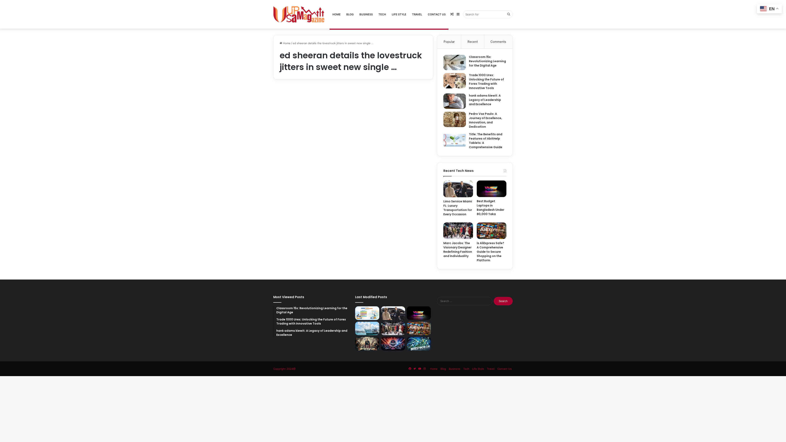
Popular (449, 42)
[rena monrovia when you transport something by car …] (367, 328)
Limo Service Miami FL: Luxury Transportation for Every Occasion (457, 207)
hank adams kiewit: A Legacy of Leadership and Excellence (485, 100)
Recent (473, 42)
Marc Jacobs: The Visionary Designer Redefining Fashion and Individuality (457, 249)
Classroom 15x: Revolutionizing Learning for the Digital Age (487, 61)
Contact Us (437, 14)
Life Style (399, 14)
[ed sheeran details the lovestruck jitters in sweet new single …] (311, 149)
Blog (350, 14)
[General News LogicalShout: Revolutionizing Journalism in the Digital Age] (367, 343)
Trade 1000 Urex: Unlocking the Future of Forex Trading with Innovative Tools (486, 81)
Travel (417, 14)
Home (336, 14)
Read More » (291, 196)
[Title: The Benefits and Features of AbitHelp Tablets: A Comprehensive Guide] (454, 140)
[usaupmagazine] (298, 14)
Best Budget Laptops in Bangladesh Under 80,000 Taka (490, 207)
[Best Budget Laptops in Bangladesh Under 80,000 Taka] (491, 188)
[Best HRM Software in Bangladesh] (367, 313)
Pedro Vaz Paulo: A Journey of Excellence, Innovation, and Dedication (485, 120)
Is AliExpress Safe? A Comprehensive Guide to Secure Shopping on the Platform (490, 251)
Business (366, 14)
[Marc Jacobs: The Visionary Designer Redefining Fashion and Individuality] (458, 230)
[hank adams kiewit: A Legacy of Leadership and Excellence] (454, 101)
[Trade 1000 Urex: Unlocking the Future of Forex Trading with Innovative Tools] (454, 80)
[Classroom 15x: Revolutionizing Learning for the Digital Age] (454, 62)
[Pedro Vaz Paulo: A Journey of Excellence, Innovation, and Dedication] (454, 119)
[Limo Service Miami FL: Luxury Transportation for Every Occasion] (458, 188)
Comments (498, 42)
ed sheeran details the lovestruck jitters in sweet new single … (311, 108)
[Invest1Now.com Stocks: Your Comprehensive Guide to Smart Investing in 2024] (419, 343)
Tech (382, 14)
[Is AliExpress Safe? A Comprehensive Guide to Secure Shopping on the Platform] (491, 230)
